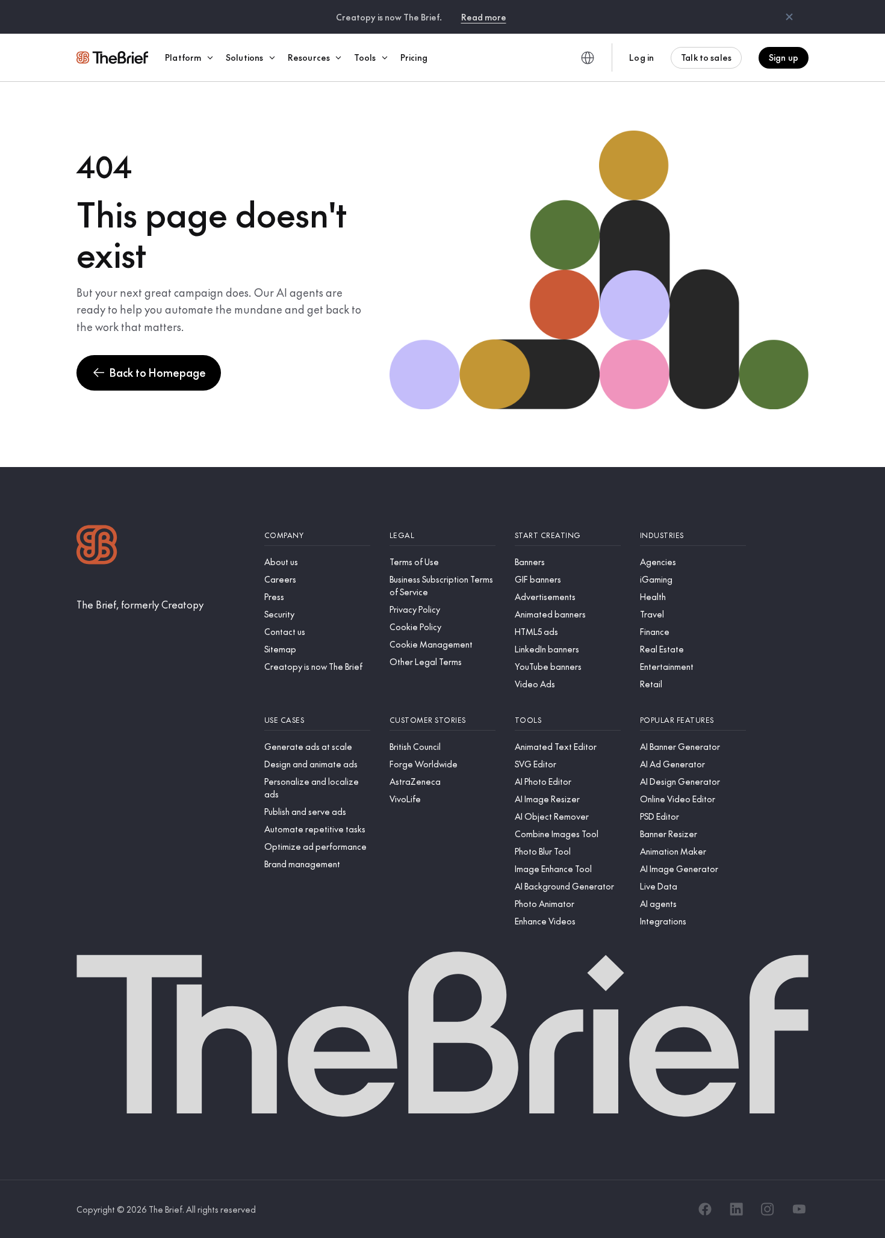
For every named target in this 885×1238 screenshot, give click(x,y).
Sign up (783, 57)
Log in (641, 57)
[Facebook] (705, 1209)
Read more (483, 17)
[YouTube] (799, 1209)
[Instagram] (767, 1209)
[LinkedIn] (736, 1209)
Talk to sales (706, 57)
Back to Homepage (158, 372)
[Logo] (96, 546)
